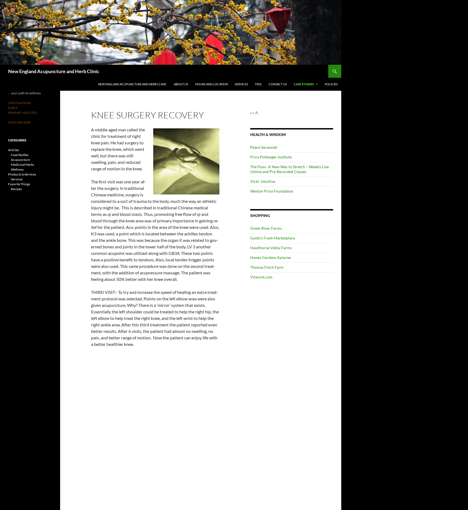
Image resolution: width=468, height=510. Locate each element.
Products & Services (22, 174)
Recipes (16, 189)
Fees (258, 84)
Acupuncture (20, 160)
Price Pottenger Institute (271, 157)
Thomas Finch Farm (267, 267)
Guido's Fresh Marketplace (272, 238)
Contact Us (278, 84)
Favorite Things (19, 184)
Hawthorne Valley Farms (271, 247)
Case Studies (304, 84)
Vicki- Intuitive (262, 181)
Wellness (17, 169)
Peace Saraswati (263, 147)
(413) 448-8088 (19, 122)
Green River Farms (266, 228)
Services (241, 84)
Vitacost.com (261, 277)
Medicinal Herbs (22, 165)
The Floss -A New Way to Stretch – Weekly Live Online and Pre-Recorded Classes (289, 169)
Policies (331, 84)
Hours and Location (211, 84)
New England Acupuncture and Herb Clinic (53, 71)
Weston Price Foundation (271, 191)
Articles (13, 150)
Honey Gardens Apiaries (270, 257)
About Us (181, 84)
